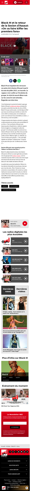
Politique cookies (17, 481)
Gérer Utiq (22, 483)
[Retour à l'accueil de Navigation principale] (6, 2)
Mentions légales (22, 480)
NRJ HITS (13, 223)
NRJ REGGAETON (17, 259)
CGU (10, 481)
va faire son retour (15, 106)
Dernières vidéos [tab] (21, 290)
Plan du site (7, 480)
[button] (15, 46)
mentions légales (20, 433)
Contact (14, 480)
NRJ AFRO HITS (16, 268)
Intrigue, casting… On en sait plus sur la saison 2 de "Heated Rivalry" (14, 312)
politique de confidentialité (8, 434)
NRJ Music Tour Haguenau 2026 (10, 406)
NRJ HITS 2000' (16, 278)
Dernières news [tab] (8, 290)
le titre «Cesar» (17, 155)
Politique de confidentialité (11, 483)
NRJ (13, 240)
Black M (5, 374)
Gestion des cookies (15, 485)
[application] (15, 45)
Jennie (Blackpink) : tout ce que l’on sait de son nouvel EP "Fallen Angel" (14, 350)
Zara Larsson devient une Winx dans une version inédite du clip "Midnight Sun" (14, 331)
